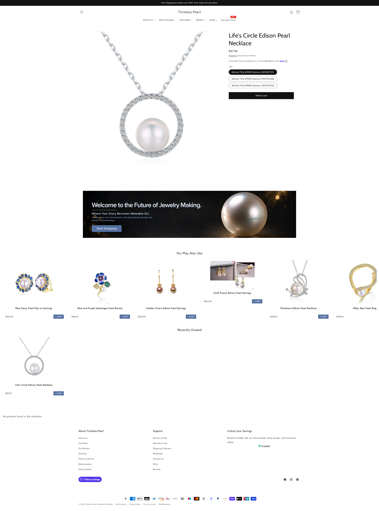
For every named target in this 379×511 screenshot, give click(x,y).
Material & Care (160, 443)
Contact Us (158, 458)
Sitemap (82, 453)
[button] (81, 12)
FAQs (155, 464)
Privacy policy (135, 504)
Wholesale (158, 453)
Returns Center (160, 438)
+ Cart (58, 316)
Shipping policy (165, 504)
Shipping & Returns (162, 448)
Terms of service (149, 504)
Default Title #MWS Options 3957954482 (253, 78)
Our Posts (83, 443)
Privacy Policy (84, 469)
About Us (82, 438)
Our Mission (84, 448)
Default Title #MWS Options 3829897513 (253, 72)
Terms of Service (86, 458)
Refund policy (85, 464)
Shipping (233, 55)
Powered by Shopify (105, 504)
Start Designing (107, 228)
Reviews (157, 469)
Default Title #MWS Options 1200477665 (253, 85)
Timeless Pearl (91, 504)
